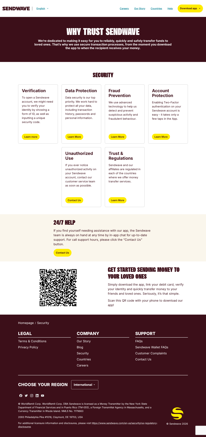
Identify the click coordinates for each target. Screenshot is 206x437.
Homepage (26, 323)
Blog (80, 347)
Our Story (139, 8)
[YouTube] (42, 395)
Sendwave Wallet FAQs (151, 347)
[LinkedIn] (37, 395)
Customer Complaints (151, 353)
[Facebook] (21, 395)
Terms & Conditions (32, 341)
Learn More (74, 136)
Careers (124, 8)
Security (83, 353)
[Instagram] (31, 395)
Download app (188, 8)
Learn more (30, 136)
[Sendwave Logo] (16, 8)
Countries (156, 8)
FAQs (139, 341)
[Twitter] (26, 395)
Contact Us (74, 200)
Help (170, 8)
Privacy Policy (28, 347)
